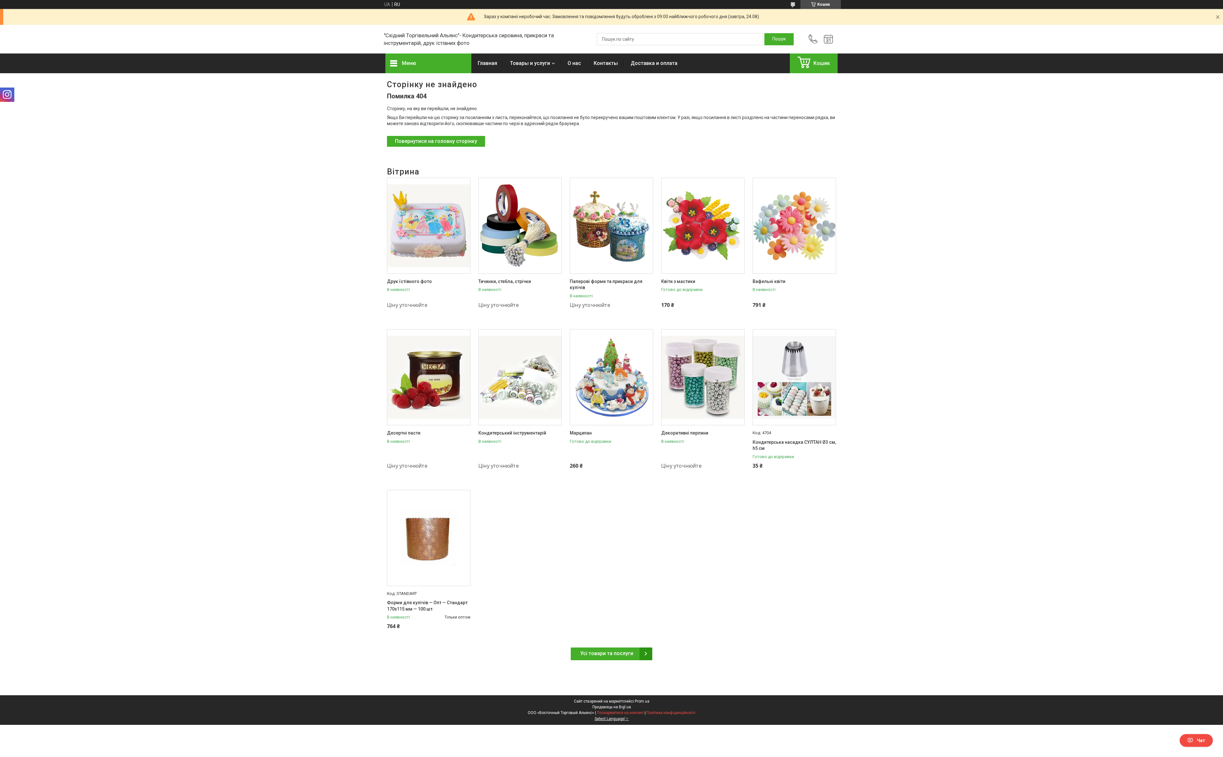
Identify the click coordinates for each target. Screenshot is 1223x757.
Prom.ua (642, 701)
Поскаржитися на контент (620, 713)
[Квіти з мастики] (703, 226)
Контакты (606, 63)
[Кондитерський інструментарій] (520, 377)
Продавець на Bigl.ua (611, 707)
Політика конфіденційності (671, 713)
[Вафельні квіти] (794, 226)
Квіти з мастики (678, 281)
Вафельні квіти (769, 281)
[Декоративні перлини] (703, 377)
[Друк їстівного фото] (428, 226)
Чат (1201, 740)
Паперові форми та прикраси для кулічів (606, 284)
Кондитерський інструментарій (512, 432)
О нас (574, 63)
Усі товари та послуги (606, 653)
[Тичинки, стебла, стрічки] (520, 226)
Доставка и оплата (654, 63)
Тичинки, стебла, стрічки (504, 281)
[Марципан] (611, 377)
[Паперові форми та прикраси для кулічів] (611, 226)
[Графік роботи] (828, 39)
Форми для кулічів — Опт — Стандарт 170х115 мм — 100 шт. (427, 606)
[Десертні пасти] (428, 377)
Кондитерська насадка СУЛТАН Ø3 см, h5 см (794, 445)
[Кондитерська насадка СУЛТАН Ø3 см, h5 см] (794, 377)
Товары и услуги (530, 63)
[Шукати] (779, 39)
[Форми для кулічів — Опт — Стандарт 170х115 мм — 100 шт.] (428, 538)
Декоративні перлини (684, 432)
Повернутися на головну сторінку (436, 141)
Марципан (581, 432)
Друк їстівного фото (409, 281)
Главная (487, 63)
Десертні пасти (403, 432)
